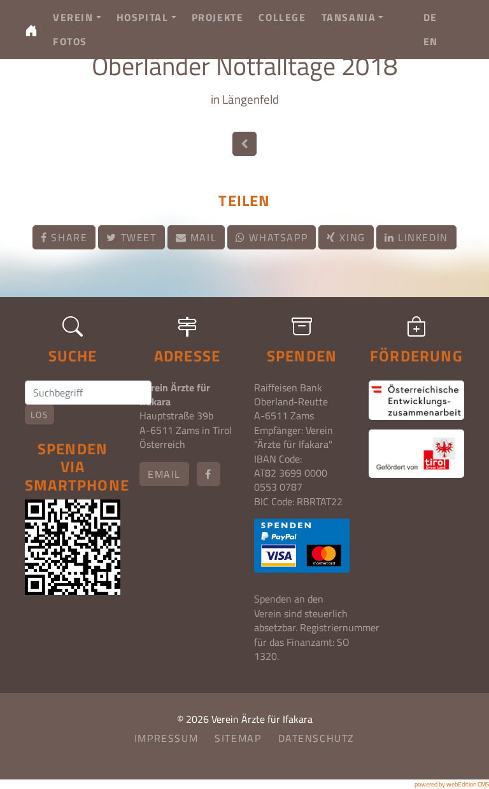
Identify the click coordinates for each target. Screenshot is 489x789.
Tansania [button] (349, 17)
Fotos (70, 41)
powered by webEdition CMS (452, 784)
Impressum (166, 738)
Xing (350, 237)
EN (430, 41)
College (282, 17)
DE (430, 17)
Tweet (137, 237)
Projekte (218, 17)
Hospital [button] (143, 17)
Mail (201, 237)
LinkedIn (421, 237)
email (164, 474)
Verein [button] (73, 17)
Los (39, 414)
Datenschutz (316, 738)
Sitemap (238, 738)
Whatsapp (277, 237)
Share (68, 237)
